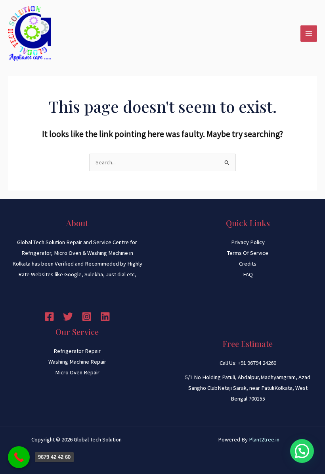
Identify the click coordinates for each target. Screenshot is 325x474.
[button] (302, 451)
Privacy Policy (248, 242)
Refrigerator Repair (77, 351)
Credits (247, 263)
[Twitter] (68, 317)
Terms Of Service (247, 252)
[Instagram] (87, 317)
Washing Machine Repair (77, 361)
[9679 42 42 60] (19, 457)
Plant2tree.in (264, 439)
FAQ (248, 274)
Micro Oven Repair (77, 372)
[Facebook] (49, 317)
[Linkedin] (105, 317)
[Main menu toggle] (308, 33)
